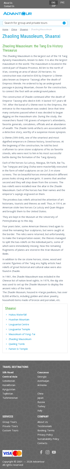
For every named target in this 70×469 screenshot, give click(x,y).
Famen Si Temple (18, 348)
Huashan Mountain (19, 319)
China (40, 393)
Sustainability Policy (48, 438)
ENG (53, 2)
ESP (54, 6)
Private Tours (10, 426)
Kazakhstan (8, 385)
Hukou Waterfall (18, 314)
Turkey (41, 406)
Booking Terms (46, 430)
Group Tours (9, 421)
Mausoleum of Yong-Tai (22, 334)
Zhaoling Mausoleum (20, 339)
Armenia (42, 385)
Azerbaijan (43, 380)
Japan (40, 397)
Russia (41, 402)
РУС (62, 2)
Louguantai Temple (19, 329)
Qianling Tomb (17, 344)
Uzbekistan (8, 380)
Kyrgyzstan (8, 389)
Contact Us (9, 6)
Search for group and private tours (26, 23)
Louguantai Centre (19, 324)
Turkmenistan (10, 397)
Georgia (41, 376)
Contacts (42, 443)
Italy (39, 410)
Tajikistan (7, 393)
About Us (8, 3)
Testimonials (44, 426)
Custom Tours (10, 430)
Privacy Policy (45, 434)
